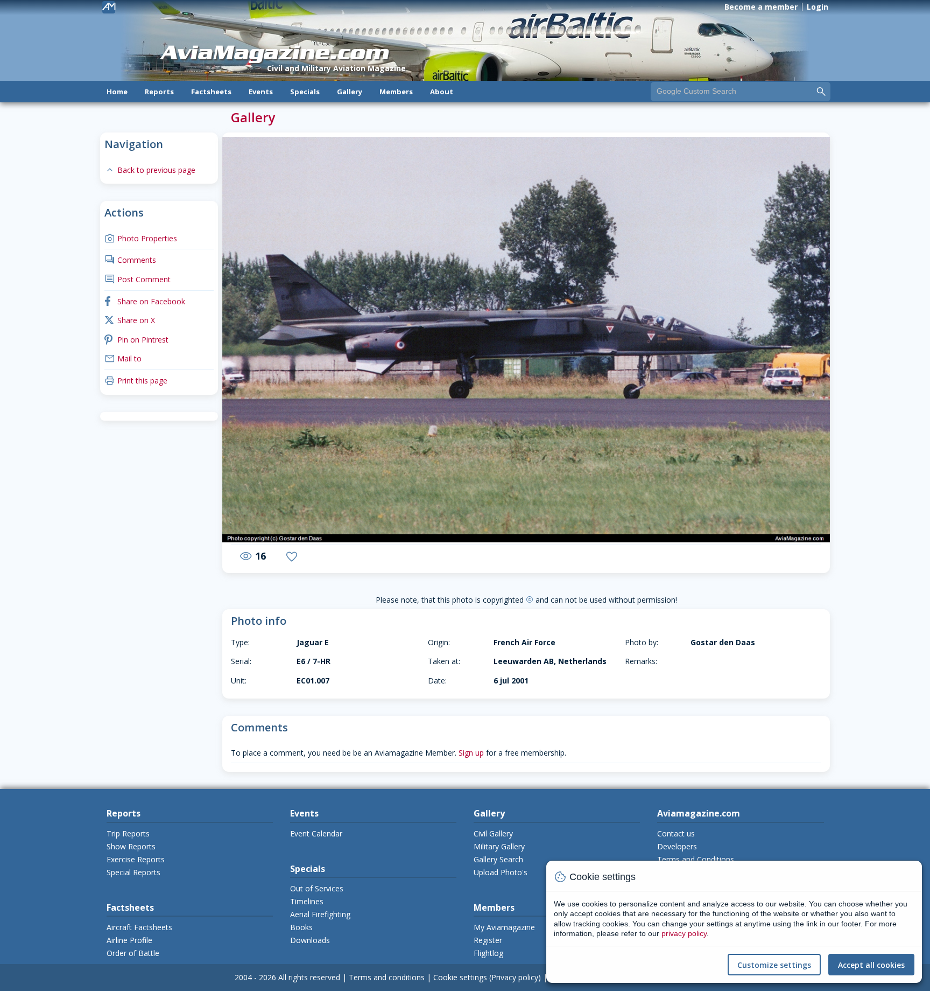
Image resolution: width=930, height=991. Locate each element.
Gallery (349, 91)
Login (817, 7)
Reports (159, 91)
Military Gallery (499, 846)
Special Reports (133, 872)
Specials (305, 91)
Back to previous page (149, 170)
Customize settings (774, 965)
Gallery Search (498, 859)
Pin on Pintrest (136, 339)
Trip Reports (128, 833)
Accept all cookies (871, 965)
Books (301, 927)
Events (261, 91)
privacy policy (684, 933)
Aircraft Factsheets (139, 927)
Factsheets (211, 91)
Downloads (310, 940)
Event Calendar (316, 833)
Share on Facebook (144, 301)
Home (117, 91)
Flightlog (488, 953)
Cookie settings (460, 977)
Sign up (471, 753)
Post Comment (137, 279)
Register (488, 940)
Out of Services (316, 888)
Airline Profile (129, 940)
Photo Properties (140, 238)
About (441, 91)
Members (396, 91)
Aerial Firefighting (320, 914)
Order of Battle (133, 953)
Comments (130, 260)
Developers (677, 846)
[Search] (821, 91)
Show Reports (131, 846)
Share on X (129, 320)
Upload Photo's (500, 872)
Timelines (306, 901)
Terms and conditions (387, 977)
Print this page (135, 380)
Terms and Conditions (695, 859)
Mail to (123, 358)
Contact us (676, 833)
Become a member (761, 7)
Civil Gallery (493, 833)
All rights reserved (309, 977)
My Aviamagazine (504, 927)
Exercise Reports (136, 859)
